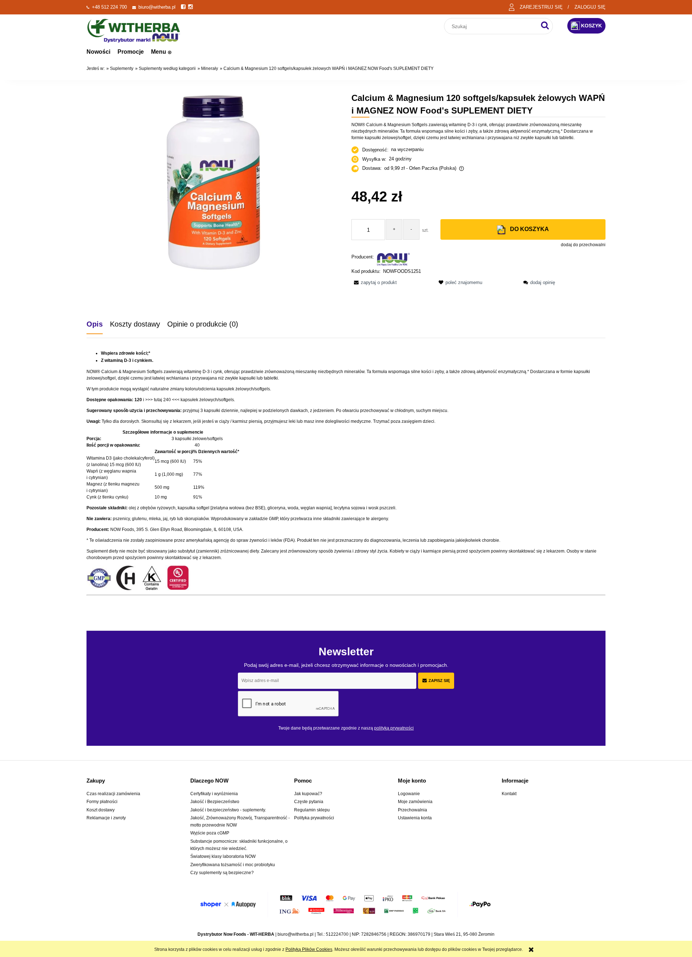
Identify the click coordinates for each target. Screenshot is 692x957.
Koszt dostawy (100, 809)
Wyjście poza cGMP (209, 833)
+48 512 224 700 (109, 7)
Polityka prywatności (314, 817)
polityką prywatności (394, 728)
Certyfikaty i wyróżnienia (214, 793)
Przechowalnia (412, 809)
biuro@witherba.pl (157, 7)
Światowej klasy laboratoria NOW (223, 856)
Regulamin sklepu (312, 809)
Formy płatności (101, 801)
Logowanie (409, 793)
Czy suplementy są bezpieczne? (222, 872)
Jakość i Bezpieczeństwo (214, 801)
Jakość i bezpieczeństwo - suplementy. (228, 809)
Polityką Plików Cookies (308, 949)
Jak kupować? (308, 793)
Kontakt (509, 793)
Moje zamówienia (415, 801)
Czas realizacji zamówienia (113, 793)
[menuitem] (98, 52)
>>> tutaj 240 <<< (162, 399)
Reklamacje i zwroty (106, 817)
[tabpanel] (346, 478)
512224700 (337, 934)
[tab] (98, 324)
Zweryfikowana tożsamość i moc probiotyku (232, 864)
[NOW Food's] (394, 259)
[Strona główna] (133, 30)
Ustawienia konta (415, 817)
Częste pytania (308, 801)
